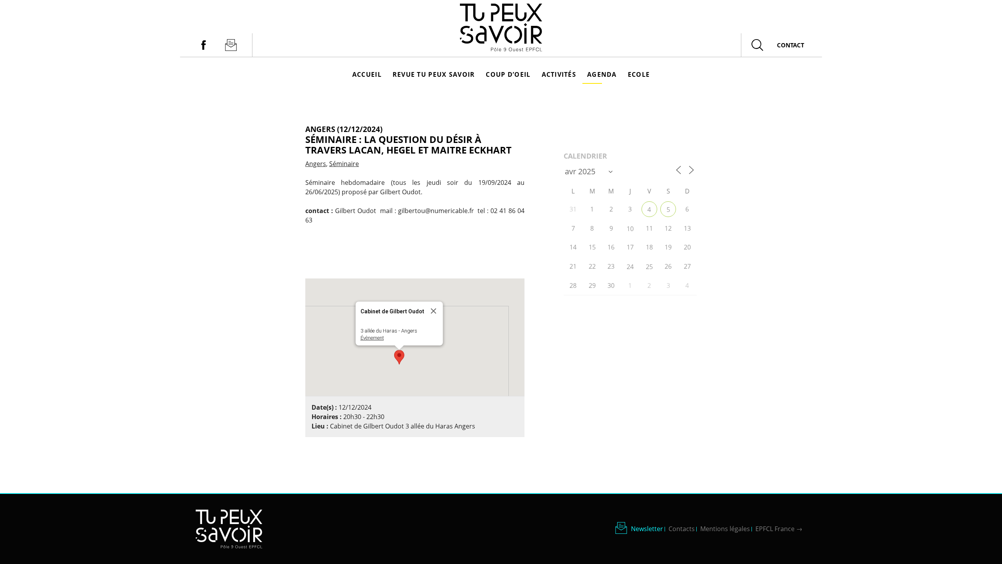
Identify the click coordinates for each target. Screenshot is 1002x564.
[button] (399, 357)
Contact (790, 45)
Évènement (372, 338)
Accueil (367, 74)
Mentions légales (725, 528)
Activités (559, 74)
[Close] (433, 311)
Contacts (682, 528)
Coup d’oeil (508, 74)
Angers (315, 163)
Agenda (602, 74)
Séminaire (344, 163)
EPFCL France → (778, 528)
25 (649, 266)
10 (630, 228)
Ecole (639, 74)
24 (630, 266)
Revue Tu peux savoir (434, 74)
